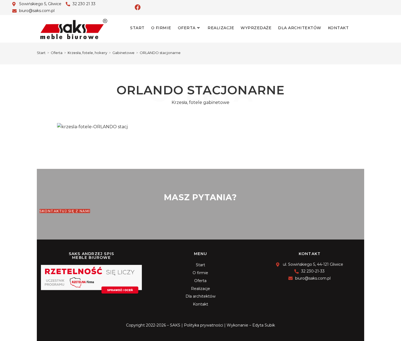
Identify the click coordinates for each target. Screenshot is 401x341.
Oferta (200, 280)
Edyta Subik (263, 325)
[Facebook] (138, 7)
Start (200, 264)
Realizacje (200, 288)
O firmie (200, 272)
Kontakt (200, 304)
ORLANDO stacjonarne (160, 52)
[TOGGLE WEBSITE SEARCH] (356, 28)
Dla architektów (200, 296)
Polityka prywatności (203, 325)
